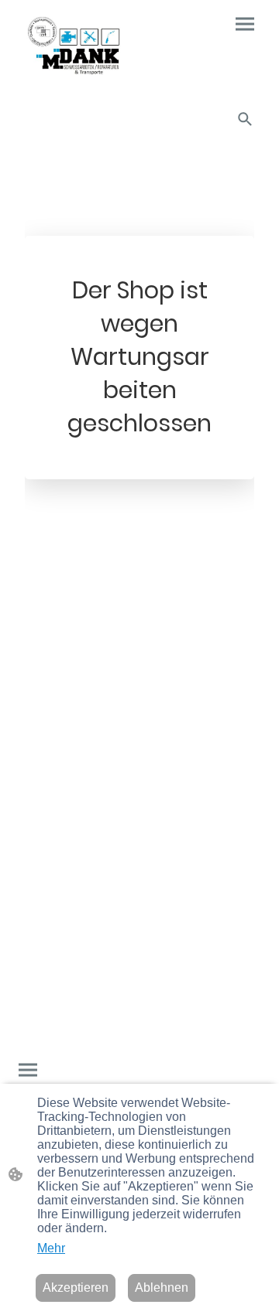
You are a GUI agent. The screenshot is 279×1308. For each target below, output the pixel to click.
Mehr (51, 1248)
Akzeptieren (75, 1287)
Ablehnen (161, 1287)
